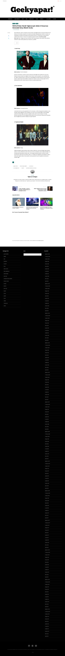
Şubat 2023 (47, 357)
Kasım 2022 (47, 364)
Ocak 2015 (47, 596)
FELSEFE (5, 263)
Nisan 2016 (47, 559)
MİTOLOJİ (5, 288)
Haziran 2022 (47, 377)
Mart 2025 (47, 295)
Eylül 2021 (46, 399)
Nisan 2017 (47, 530)
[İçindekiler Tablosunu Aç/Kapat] (16, 43)
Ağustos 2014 (47, 609)
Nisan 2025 (47, 293)
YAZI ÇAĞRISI (48, 18)
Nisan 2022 (47, 382)
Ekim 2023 (47, 337)
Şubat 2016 (47, 564)
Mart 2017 (47, 532)
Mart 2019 (47, 473)
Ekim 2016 (47, 544)
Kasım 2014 (47, 601)
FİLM (23, 18)
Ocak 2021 (47, 419)
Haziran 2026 (47, 258)
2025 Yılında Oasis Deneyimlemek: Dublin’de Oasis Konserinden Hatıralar (32, 208)
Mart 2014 (47, 621)
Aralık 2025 (47, 273)
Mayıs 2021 (47, 409)
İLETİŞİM (54, 18)
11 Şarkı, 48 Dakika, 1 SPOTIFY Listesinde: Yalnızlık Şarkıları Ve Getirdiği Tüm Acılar (24, 189)
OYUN (37, 18)
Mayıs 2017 (47, 527)
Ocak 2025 (47, 300)
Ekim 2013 (47, 633)
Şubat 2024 (47, 327)
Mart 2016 (47, 562)
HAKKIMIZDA (10, 18)
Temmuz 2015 (47, 581)
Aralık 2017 (47, 510)
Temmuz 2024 (47, 315)
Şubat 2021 (47, 416)
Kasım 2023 (47, 335)
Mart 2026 (47, 266)
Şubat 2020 (47, 446)
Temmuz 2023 (47, 345)
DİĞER (5, 256)
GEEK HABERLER (17, 18)
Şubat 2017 (47, 535)
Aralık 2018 (47, 480)
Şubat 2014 (47, 623)
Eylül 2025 (46, 281)
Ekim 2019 (47, 456)
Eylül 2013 (46, 636)
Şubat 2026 (47, 268)
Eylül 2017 (46, 517)
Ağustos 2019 (47, 461)
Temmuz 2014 (47, 611)
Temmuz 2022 (47, 374)
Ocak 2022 (47, 389)
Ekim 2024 (47, 308)
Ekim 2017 (47, 515)
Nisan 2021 (47, 411)
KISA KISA (5, 276)
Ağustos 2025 (47, 283)
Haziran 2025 (47, 288)
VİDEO (5, 305)
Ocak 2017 (47, 537)
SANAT (5, 295)
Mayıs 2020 (47, 438)
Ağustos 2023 (47, 342)
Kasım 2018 (47, 483)
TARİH (5, 300)
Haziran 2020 (47, 436)
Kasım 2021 (47, 394)
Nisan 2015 (47, 589)
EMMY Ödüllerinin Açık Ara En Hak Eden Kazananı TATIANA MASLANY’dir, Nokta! (40, 189)
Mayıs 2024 (47, 320)
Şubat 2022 (47, 387)
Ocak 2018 (47, 507)
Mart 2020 (47, 443)
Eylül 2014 (46, 606)
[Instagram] (36, 646)
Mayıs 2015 (47, 586)
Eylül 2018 (46, 488)
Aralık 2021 (47, 392)
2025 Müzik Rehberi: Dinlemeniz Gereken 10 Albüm (17, 208)
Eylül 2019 (46, 458)
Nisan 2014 (47, 618)
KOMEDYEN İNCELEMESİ (8, 278)
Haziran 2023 (47, 347)
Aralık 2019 (47, 451)
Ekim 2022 (47, 367)
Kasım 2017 (47, 512)
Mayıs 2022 (47, 379)
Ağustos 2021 (47, 401)
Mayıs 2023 (47, 350)
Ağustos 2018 (47, 490)
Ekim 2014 (47, 604)
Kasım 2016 (47, 542)
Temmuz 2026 (47, 256)
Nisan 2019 (47, 470)
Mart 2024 (47, 325)
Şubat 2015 (47, 594)
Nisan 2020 (47, 441)
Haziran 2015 (47, 584)
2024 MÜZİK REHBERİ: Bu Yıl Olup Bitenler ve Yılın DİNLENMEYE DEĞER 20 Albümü (46, 208)
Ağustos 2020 (47, 431)
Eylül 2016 (46, 547)
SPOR (5, 298)
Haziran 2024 (47, 318)
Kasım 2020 (47, 424)
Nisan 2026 (47, 263)
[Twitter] (9, 38)
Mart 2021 (47, 414)
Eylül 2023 (46, 340)
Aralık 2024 (47, 303)
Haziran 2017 (47, 525)
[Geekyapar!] (32, 10)
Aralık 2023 (47, 332)
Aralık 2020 (47, 421)
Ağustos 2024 (47, 313)
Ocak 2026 (47, 271)
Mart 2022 (47, 384)
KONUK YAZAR (6, 281)
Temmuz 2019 (47, 463)
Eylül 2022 (46, 369)
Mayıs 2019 (47, 468)
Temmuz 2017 (47, 522)
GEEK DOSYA (32, 18)
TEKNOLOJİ (6, 303)
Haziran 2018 (47, 495)
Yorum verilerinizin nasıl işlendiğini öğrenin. (37, 240)
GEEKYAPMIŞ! (6, 273)
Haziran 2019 (47, 466)
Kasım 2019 (47, 453)
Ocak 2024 (47, 330)
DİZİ (26, 18)
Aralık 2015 (47, 569)
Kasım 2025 (47, 276)
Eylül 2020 (46, 429)
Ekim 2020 (47, 426)
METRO (14, 23)
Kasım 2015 (47, 572)
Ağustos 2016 (47, 549)
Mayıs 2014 (47, 616)
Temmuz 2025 (47, 286)
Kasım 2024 (47, 305)
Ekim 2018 (47, 485)
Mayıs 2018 (47, 498)
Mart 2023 (47, 355)
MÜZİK (17, 23)
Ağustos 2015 (47, 579)
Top (32, 652)
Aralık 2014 (47, 599)
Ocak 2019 (47, 478)
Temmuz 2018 (47, 493)
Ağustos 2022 (47, 372)
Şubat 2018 (47, 505)
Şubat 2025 (47, 298)
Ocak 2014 (47, 626)
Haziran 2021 (47, 406)
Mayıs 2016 (47, 557)
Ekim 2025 (47, 278)
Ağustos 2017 (47, 520)
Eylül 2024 (46, 310)
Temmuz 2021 (47, 404)
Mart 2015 (47, 591)
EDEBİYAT (41, 18)
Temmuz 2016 (47, 552)
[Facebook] (9, 36)
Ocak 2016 (47, 567)
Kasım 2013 (47, 631)
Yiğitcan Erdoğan (16, 29)
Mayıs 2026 (47, 261)
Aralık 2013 (47, 628)
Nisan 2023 (47, 352)
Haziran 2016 (47, 554)
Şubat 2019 (47, 475)
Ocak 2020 (47, 448)
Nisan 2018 (47, 500)
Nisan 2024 (47, 323)
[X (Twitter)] (32, 646)
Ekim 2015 (47, 574)
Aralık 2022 (47, 362)
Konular (5, 283)
